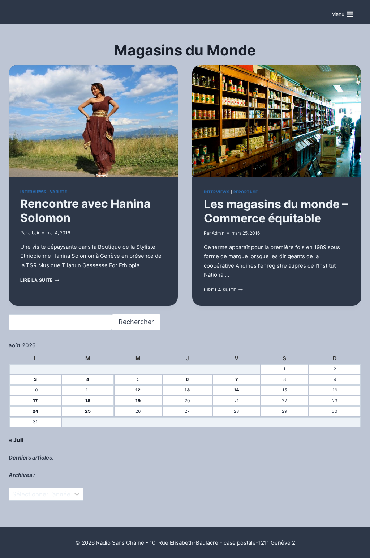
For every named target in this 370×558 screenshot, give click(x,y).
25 (88, 411)
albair (33, 232)
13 (187, 390)
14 (236, 390)
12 (138, 390)
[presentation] (93, 121)
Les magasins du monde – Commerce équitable (276, 211)
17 (35, 400)
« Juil (16, 440)
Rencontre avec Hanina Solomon (85, 211)
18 (87, 400)
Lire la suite (39, 280)
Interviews (33, 191)
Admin (218, 233)
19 (138, 400)
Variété (58, 191)
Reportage (245, 192)
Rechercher (136, 322)
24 (35, 411)
